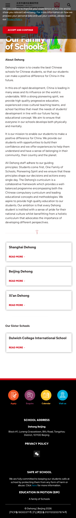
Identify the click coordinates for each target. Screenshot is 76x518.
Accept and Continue (20, 30)
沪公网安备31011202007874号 (49, 512)
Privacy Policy (14, 19)
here (34, 485)
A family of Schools (39, 499)
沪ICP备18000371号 (20, 512)
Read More (16, 256)
